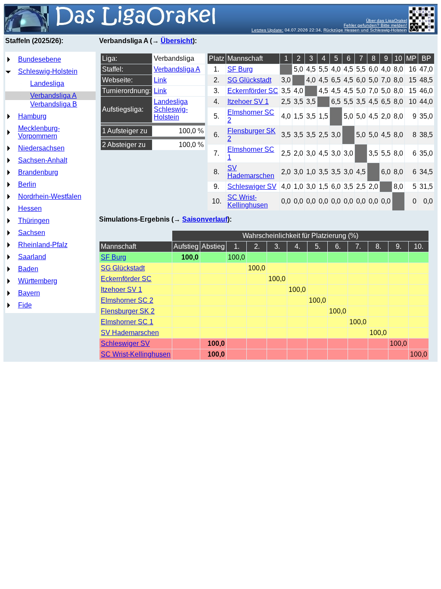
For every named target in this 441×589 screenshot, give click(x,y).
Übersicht (177, 40)
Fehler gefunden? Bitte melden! (375, 25)
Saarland (32, 256)
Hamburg (32, 116)
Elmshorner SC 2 (127, 300)
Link (160, 80)
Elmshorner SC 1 (127, 322)
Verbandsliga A (53, 95)
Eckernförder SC (252, 90)
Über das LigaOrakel (386, 20)
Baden (28, 269)
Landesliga (47, 83)
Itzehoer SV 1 (248, 101)
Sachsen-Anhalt (42, 160)
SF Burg (240, 69)
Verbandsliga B (53, 104)
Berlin (27, 184)
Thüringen (34, 220)
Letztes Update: (267, 30)
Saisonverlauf (204, 219)
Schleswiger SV (251, 186)
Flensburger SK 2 (128, 311)
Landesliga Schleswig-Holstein (171, 109)
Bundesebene (39, 59)
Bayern (29, 293)
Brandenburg (38, 172)
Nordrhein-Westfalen (49, 196)
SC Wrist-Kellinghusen (247, 201)
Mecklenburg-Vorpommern (39, 132)
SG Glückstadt (249, 80)
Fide (25, 305)
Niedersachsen (41, 148)
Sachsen (31, 232)
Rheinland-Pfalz (43, 244)
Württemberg (37, 281)
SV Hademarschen (250, 171)
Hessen (30, 208)
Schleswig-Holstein (48, 71)
